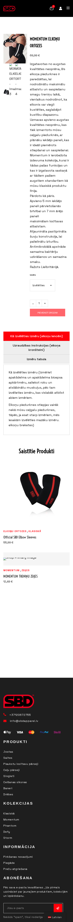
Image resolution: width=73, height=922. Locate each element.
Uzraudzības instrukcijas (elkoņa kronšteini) (36, 347)
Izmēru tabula (36, 359)
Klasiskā (35, 531)
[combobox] (42, 285)
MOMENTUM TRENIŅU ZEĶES (20, 576)
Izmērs (33, 275)
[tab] (36, 336)
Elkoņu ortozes (14, 531)
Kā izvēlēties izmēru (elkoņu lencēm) (36, 336)
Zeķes (26, 570)
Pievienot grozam (48, 313)
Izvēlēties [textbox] (39, 285)
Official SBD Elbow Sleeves (19, 537)
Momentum (11, 570)
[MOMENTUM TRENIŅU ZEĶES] (36, 559)
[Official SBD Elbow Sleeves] (36, 493)
